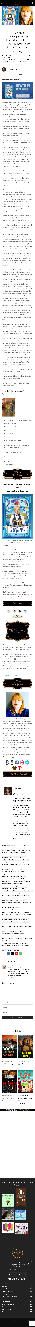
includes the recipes (26, 895)
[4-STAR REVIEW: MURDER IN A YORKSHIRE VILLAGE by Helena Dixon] (25, 1081)
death (27, 864)
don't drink (19, 874)
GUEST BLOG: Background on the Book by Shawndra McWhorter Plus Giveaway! (26, 60)
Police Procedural (8, 1057)
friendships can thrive (7, 886)
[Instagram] (15, 838)
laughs (22, 900)
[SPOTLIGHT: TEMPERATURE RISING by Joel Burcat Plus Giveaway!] (25, 1046)
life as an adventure (7, 902)
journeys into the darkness (12, 900)
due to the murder (14, 876)
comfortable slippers (21, 862)
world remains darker (7, 950)
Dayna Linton (13, 69)
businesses (15, 857)
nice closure (5, 917)
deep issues (25, 866)
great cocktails (5, 890)
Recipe (28, 924)
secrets (22, 928)
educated (4, 878)
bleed (12, 855)
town (15, 940)
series (3, 931)
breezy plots (25, 855)
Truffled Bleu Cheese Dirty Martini (20, 943)
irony (3, 900)
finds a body (14, 881)
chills (28, 859)
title (11, 940)
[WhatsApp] (20, 953)
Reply (10, 977)
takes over (4, 938)
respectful (4, 926)
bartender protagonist (14, 852)
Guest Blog (16, 79)
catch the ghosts (6, 859)
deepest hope (5, 869)
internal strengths (25, 897)
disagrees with (5, 874)
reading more (21, 924)
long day (4, 907)
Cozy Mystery (4, 79)
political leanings (25, 919)
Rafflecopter (5, 924)
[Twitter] (25, 1274)
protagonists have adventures (22, 921)
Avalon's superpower (27, 850)
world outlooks (20, 948)
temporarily (12, 938)
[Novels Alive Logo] (17, 3)
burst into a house (6, 857)
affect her (16, 847)
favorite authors (6, 881)
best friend (23, 852)
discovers (13, 874)
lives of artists (19, 905)
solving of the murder (7, 933)
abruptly (23, 845)
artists (13, 850)
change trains (15, 859)
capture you (22, 857)
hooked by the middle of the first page (11, 893)
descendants (21, 871)
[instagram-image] (9, 1118)
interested (17, 897)
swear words (23, 936)
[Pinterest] (16, 953)
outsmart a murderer (7, 919)
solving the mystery (19, 933)
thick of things (5, 940)
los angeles (11, 907)
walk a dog (21, 945)
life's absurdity (16, 902)
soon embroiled (6, 936)
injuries (11, 897)
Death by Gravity (6, 866)
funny (15, 886)
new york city (19, 914)
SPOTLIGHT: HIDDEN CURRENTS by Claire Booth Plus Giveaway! (8, 1062)
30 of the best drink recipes (13, 845)
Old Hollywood (20, 917)
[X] (12, 953)
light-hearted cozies (26, 902)
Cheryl (11, 965)
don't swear (26, 874)
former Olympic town (7, 883)
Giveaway (11, 79)
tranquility (20, 940)
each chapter (23, 876)
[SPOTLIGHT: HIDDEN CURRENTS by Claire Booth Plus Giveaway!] (9, 1046)
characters (22, 859)
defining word (22, 869)
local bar (27, 905)
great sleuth (14, 890)
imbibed (8, 895)
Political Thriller (24, 1057)
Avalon (18, 850)
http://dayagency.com (17, 790)
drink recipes (5, 876)
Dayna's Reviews (19, 836)
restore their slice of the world (16, 926)
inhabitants (5, 897)
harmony (21, 890)
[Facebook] (13, 838)
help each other (28, 890)
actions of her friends (7, 847)
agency (22, 847)
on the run (27, 917)
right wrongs (28, 926)
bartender (4, 852)
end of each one (12, 878)
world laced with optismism (8, 948)
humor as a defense (26, 893)
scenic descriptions (6, 928)
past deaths (17, 919)
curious (12, 864)
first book (21, 881)
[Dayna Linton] (5, 69)
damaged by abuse (20, 864)
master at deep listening (8, 909)
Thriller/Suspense (8, 1092)
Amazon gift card (6, 850)
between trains (5, 855)
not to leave (12, 917)
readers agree (13, 924)
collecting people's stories (8, 862)
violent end (14, 945)
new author (26, 912)
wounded (16, 950)
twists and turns (6, 945)
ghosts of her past (6, 888)
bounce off (17, 855)
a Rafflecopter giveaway (9, 675)
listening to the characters (8, 905)
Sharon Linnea (18, 931)
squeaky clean (14, 936)
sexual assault (10, 931)
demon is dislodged (7, 871)
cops (29, 862)
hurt (3, 895)
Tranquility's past (6, 943)
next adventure (27, 914)
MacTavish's (18, 907)
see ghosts (27, 928)
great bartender (23, 888)
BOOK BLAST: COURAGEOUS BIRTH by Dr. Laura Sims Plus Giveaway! (8, 60)
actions (28, 845)
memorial (18, 909)
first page (27, 881)
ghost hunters (22, 886)
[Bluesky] (10, 1274)
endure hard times (22, 878)
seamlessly (15, 928)
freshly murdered (18, 883)
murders (20, 912)
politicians (4, 921)
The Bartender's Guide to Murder (24, 938)
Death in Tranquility (16, 866)
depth (14, 871)
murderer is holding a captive (9, 912)
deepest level (14, 869)
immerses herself (16, 895)
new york (12, 914)
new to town (5, 914)
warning (27, 945)
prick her (11, 921)
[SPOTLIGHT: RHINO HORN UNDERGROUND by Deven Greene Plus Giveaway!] (9, 1081)
